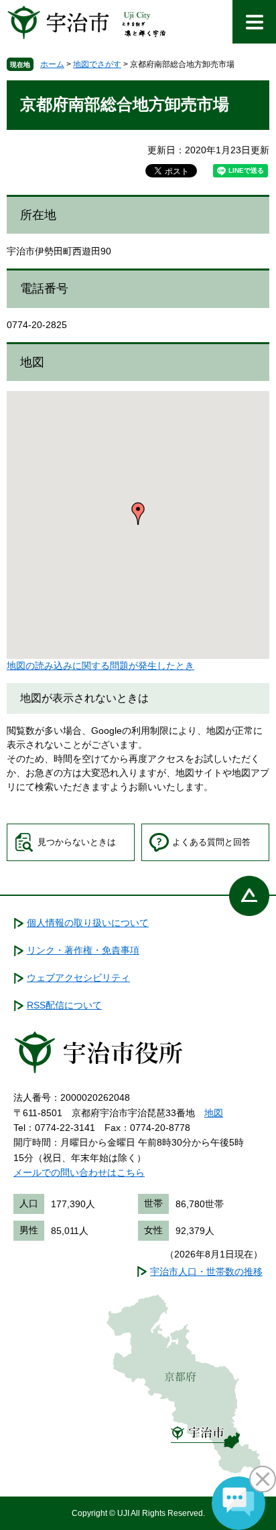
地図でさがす (97, 64)
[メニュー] (254, 22)
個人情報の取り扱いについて (88, 922)
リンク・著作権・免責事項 (83, 950)
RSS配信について (64, 1005)
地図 (213, 1112)
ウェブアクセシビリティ (78, 977)
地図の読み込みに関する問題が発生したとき (100, 665)
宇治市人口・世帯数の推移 (206, 1271)
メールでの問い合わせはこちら (79, 1172)
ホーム (52, 64)
